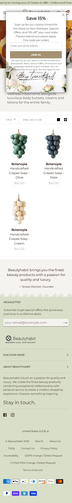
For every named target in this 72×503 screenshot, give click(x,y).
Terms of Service (33, 470)
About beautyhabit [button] (16, 366)
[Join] (62, 322)
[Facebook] (5, 415)
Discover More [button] (14, 354)
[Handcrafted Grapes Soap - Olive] (18, 143)
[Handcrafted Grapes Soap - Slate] (53, 143)
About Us (55, 441)
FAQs (11, 448)
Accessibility (11, 455)
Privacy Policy (49, 448)
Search (39, 441)
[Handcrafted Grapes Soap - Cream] (18, 208)
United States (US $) (34, 431)
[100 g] (18, 143)
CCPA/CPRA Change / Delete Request (33, 462)
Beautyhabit (15, 441)
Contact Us (28, 448)
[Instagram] (12, 415)
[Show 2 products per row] (65, 120)
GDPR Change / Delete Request (43, 455)
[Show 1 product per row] (58, 120)
